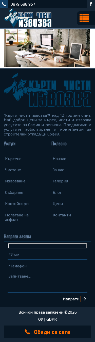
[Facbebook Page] (91, 4)
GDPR (51, 319)
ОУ (40, 319)
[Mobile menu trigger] (86, 18)
